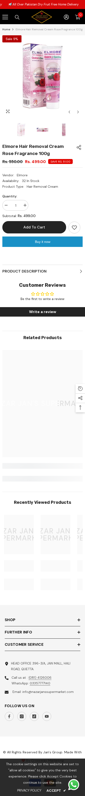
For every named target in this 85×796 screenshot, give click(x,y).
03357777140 (40, 683)
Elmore (22, 175)
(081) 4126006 (40, 677)
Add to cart (35, 227)
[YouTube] (46, 716)
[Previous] (69, 112)
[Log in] (66, 17)
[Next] (78, 112)
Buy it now (42, 242)
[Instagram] (21, 716)
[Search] (17, 17)
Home (6, 29)
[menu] (5, 17)
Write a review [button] (42, 311)
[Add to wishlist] (74, 227)
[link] (42, 466)
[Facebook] (9, 716)
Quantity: (9, 196)
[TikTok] (34, 716)
